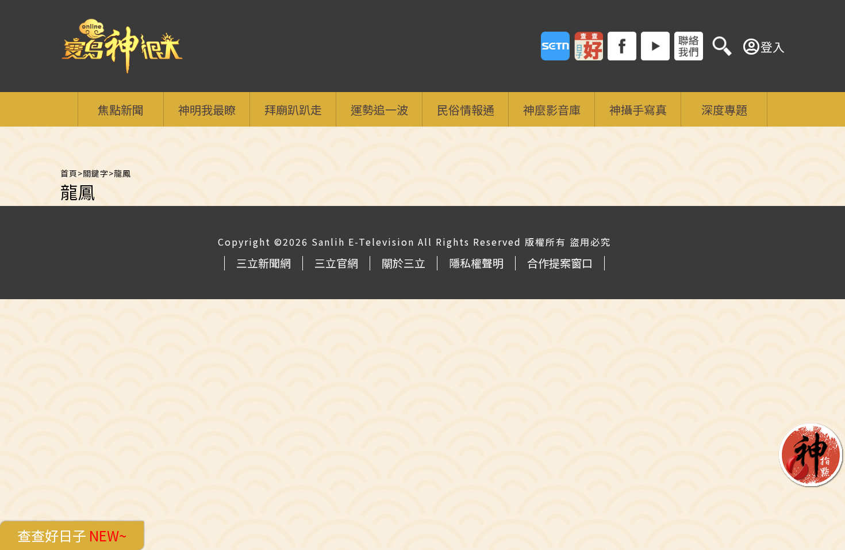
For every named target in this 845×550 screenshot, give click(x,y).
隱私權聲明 (476, 262)
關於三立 (403, 262)
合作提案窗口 (560, 262)
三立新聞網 (263, 262)
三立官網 (336, 262)
